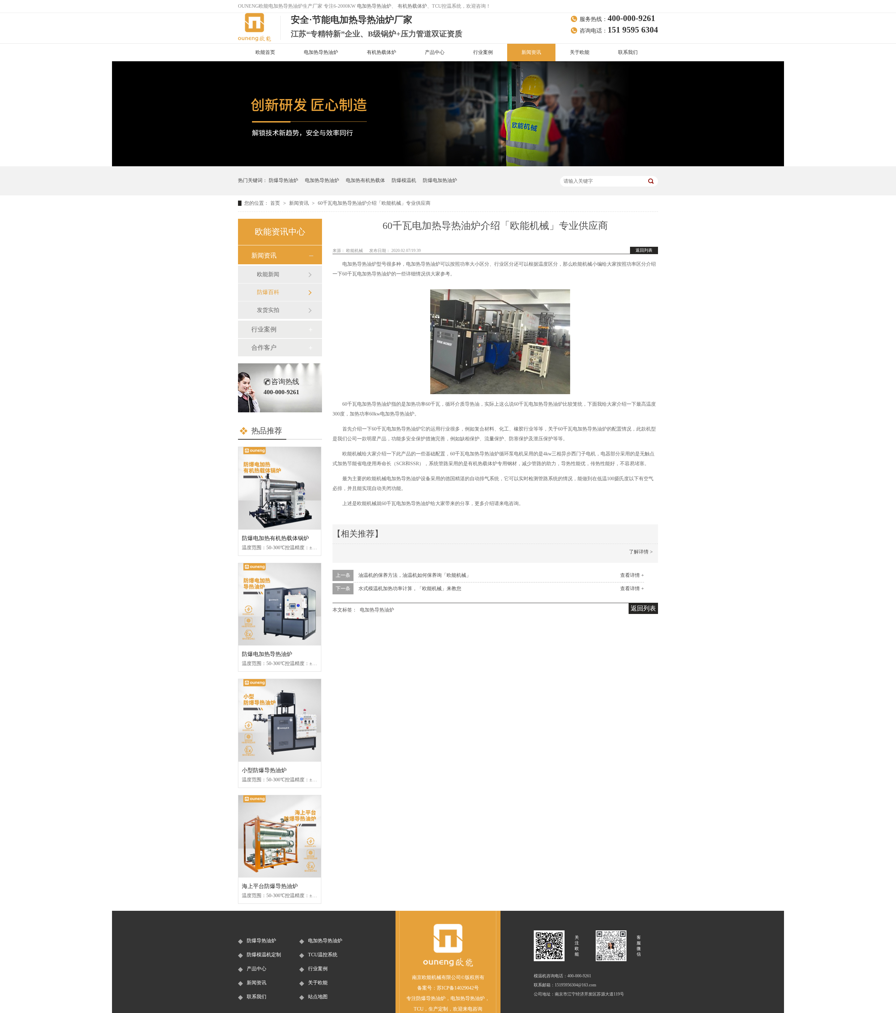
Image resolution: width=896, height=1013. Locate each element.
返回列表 (644, 250)
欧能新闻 (268, 274)
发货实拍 (268, 310)
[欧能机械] (448, 965)
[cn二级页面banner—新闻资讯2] (448, 164)
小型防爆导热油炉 (264, 770)
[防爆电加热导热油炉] (279, 604)
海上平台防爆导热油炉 (270, 886)
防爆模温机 (404, 180)
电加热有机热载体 (365, 180)
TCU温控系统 (322, 954)
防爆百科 (268, 292)
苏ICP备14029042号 (458, 988)
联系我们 (628, 52)
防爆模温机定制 (264, 954)
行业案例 (483, 52)
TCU (419, 1009)
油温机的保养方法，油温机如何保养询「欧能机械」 (414, 575)
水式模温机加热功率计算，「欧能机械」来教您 (409, 588)
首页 (275, 203)
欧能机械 (355, 250)
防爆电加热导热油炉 (267, 654)
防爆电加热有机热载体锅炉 (275, 538)
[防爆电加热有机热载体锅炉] (279, 488)
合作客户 (263, 347)
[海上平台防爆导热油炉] (279, 836)
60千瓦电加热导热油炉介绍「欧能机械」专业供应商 (374, 203)
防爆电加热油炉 (440, 180)
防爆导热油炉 (283, 180)
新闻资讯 (531, 52)
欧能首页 (265, 52)
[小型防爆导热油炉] (279, 720)
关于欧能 (579, 52)
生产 (433, 1009)
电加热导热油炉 (374, 6)
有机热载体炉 (412, 6)
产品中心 (434, 52)
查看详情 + (632, 575)
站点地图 (318, 996)
